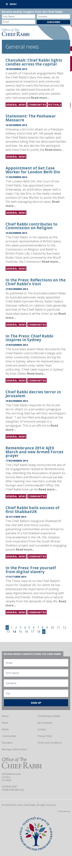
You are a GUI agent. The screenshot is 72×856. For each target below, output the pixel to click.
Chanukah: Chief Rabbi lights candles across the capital (34, 62)
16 (26, 632)
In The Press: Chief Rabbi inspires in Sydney (29, 337)
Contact (41, 729)
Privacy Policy (44, 736)
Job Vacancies (45, 722)
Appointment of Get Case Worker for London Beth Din (33, 169)
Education (7, 742)
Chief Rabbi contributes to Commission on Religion (31, 226)
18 (38, 632)
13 (8, 632)
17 (32, 632)
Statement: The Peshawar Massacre (31, 117)
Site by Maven (64, 811)
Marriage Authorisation (14, 749)
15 (20, 632)
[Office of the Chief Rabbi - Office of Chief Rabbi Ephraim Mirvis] (16, 35)
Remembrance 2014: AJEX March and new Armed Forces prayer (34, 451)
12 (64, 627)
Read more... (40, 98)
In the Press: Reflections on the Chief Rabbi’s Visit (36, 281)
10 (52, 627)
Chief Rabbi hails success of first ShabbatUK (32, 509)
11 (58, 627)
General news (16, 104)
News (5, 722)
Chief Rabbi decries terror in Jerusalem (33, 393)
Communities (37, 104)
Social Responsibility (48, 716)
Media (5, 729)
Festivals (54, 104)
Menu (13, 4)
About (5, 716)
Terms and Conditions (49, 742)
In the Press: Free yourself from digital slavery (31, 569)
